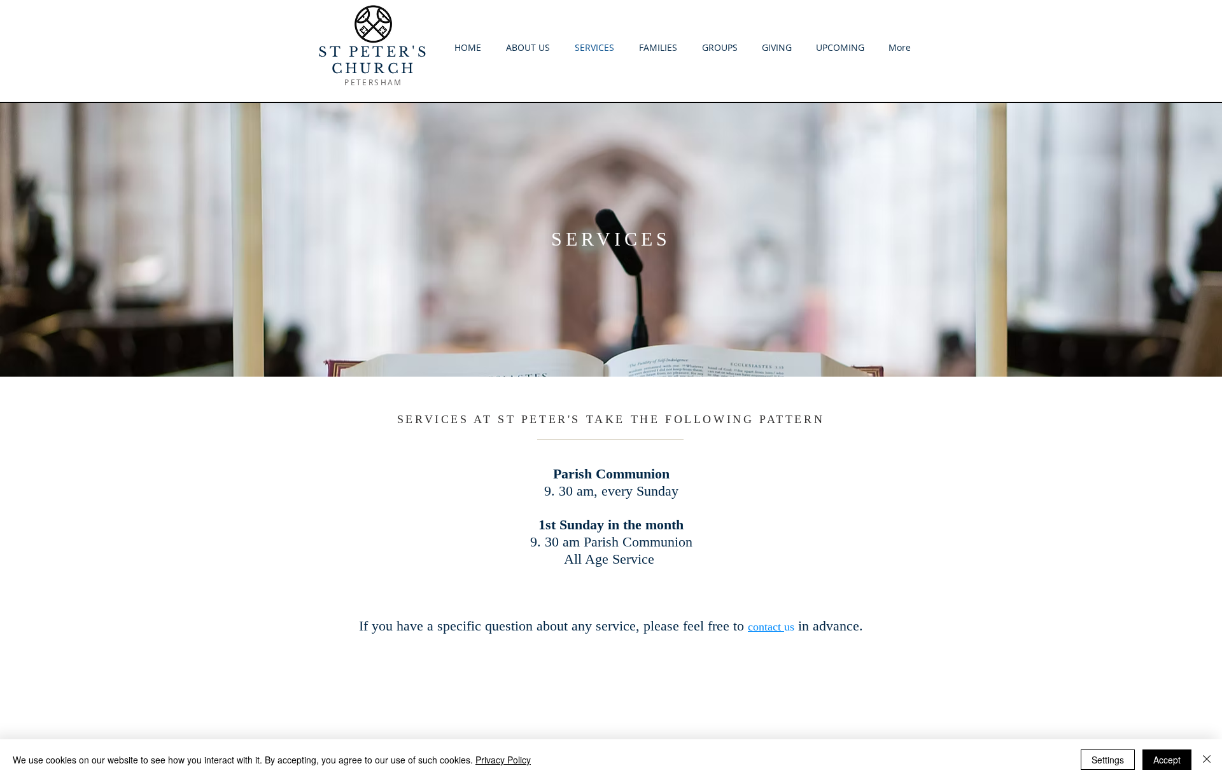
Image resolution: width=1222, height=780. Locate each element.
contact (766, 626)
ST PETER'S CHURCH (374, 60)
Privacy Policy (503, 759)
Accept (1167, 759)
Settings (1108, 759)
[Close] (1206, 759)
